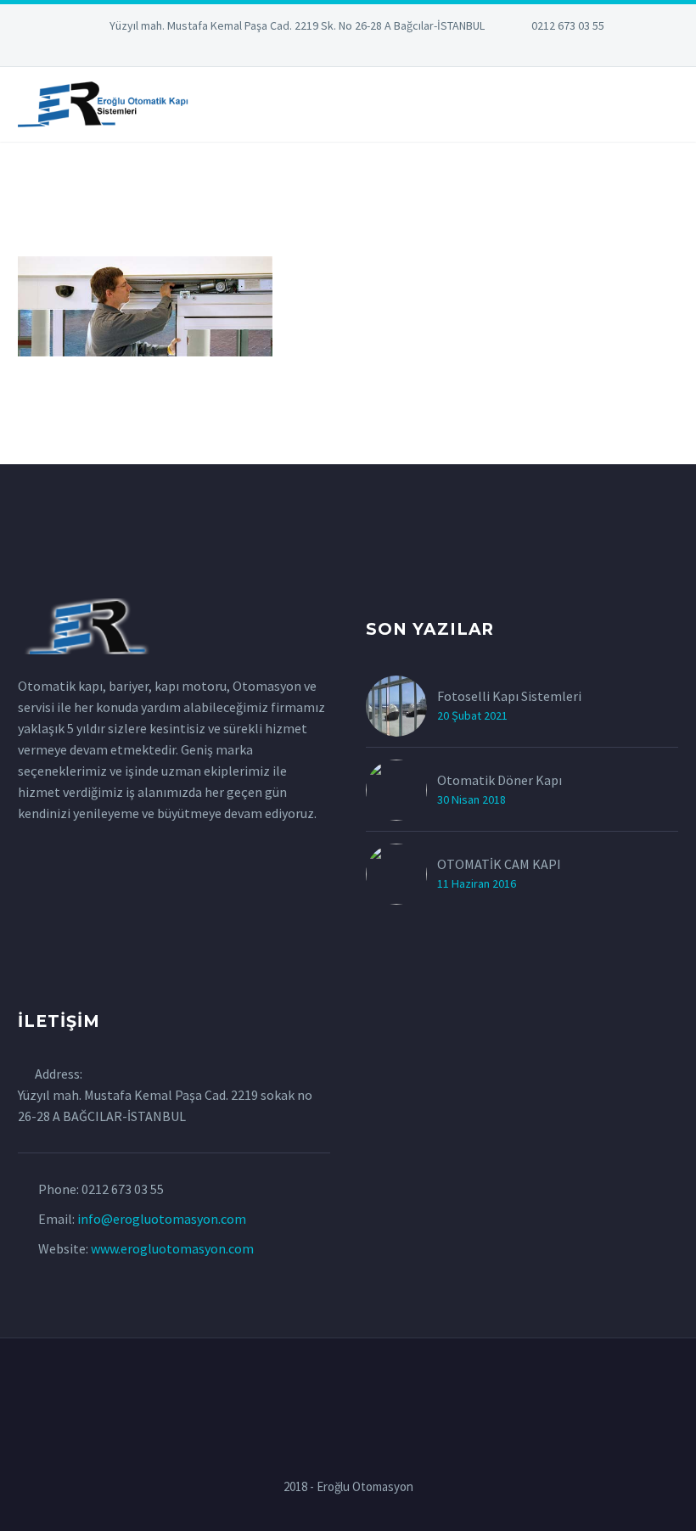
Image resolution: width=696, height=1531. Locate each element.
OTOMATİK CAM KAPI (499, 863)
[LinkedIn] (297, 51)
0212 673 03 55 (567, 25)
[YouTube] (399, 51)
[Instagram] (348, 51)
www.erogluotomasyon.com (172, 1248)
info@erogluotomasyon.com (161, 1218)
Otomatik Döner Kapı (499, 779)
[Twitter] (322, 51)
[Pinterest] (373, 51)
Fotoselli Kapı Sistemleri (509, 695)
